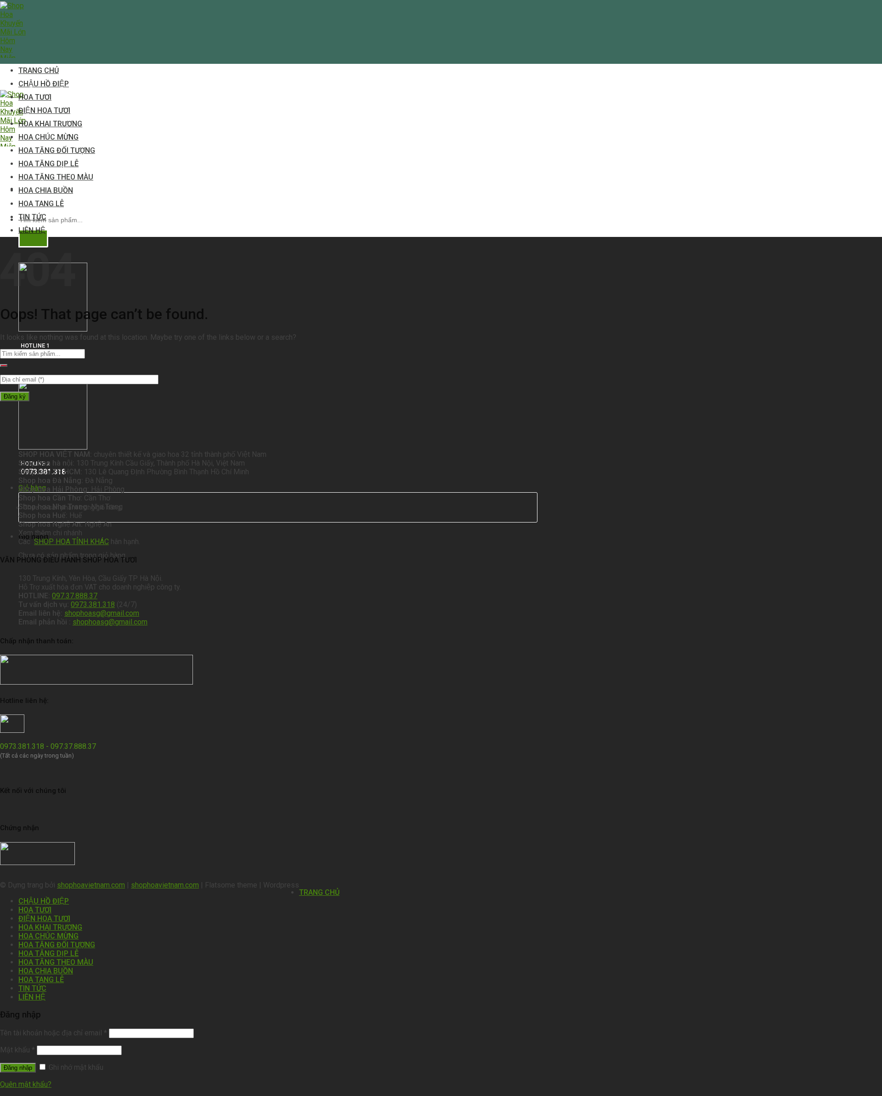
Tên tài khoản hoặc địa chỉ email (53, 1033)
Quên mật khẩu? (25, 1084)
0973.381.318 (93, 604)
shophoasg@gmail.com (101, 613)
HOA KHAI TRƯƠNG (50, 123)
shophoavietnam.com (91, 885)
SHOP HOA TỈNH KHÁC (71, 541)
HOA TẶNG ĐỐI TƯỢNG (56, 150)
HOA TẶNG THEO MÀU (55, 177)
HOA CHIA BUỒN (45, 190)
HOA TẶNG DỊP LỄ (48, 163)
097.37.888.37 (74, 595)
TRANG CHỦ (38, 70)
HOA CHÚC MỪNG (48, 137)
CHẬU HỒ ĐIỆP (43, 83)
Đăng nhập (18, 1067)
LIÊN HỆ (31, 230)
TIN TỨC (32, 217)
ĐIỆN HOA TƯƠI (44, 110)
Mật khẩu (17, 1049)
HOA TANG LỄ (41, 203)
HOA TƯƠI (34, 97)
